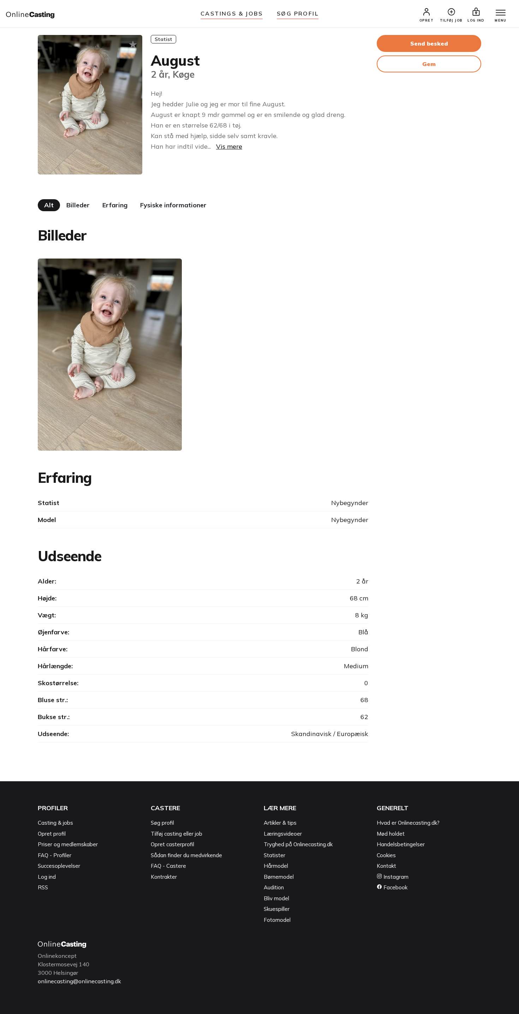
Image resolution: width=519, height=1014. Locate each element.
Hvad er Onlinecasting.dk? (408, 822)
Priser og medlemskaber (68, 844)
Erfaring (114, 205)
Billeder (78, 205)
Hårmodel (276, 865)
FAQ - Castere (168, 865)
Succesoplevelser (59, 865)
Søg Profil (297, 13)
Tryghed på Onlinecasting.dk (298, 844)
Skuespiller (277, 909)
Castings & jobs (232, 13)
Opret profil (52, 833)
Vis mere (229, 146)
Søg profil (162, 822)
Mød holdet (391, 833)
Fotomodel (277, 920)
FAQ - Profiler (54, 855)
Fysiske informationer (173, 205)
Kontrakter (164, 876)
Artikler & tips (280, 822)
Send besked (429, 43)
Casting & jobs (55, 822)
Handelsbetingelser (401, 844)
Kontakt (386, 865)
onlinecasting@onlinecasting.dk (79, 981)
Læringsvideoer (283, 833)
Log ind (47, 876)
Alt (49, 205)
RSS (43, 887)
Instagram (395, 876)
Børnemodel (279, 876)
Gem (429, 63)
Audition (274, 887)
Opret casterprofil (172, 844)
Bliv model (276, 898)
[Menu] (501, 13)
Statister (274, 855)
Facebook (394, 887)
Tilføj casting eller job (176, 833)
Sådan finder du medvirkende (186, 855)
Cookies (386, 855)
